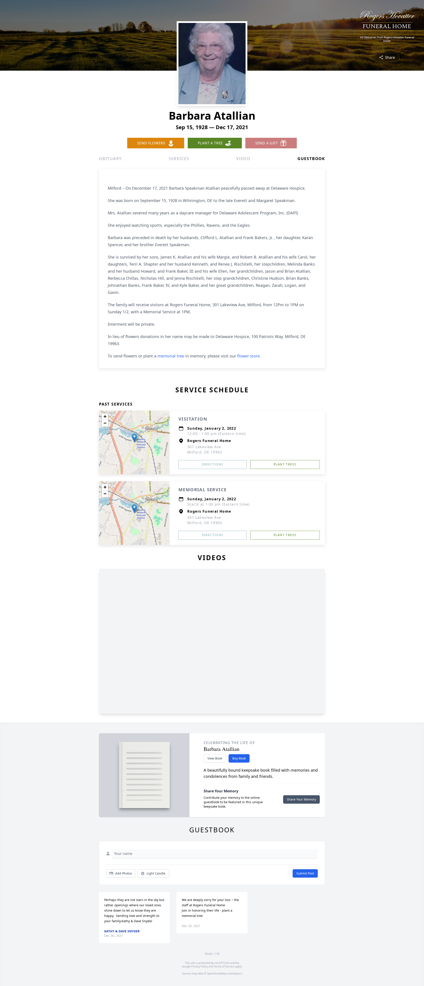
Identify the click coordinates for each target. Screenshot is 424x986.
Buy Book (239, 758)
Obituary (110, 158)
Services (179, 158)
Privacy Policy (199, 966)
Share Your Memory (301, 799)
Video (243, 158)
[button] (134, 437)
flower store (248, 356)
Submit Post (305, 873)
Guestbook (311, 158)
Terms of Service (224, 966)
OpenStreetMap (217, 973)
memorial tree (170, 356)
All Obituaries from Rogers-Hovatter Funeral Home (387, 39)
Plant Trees (285, 464)
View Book (214, 758)
